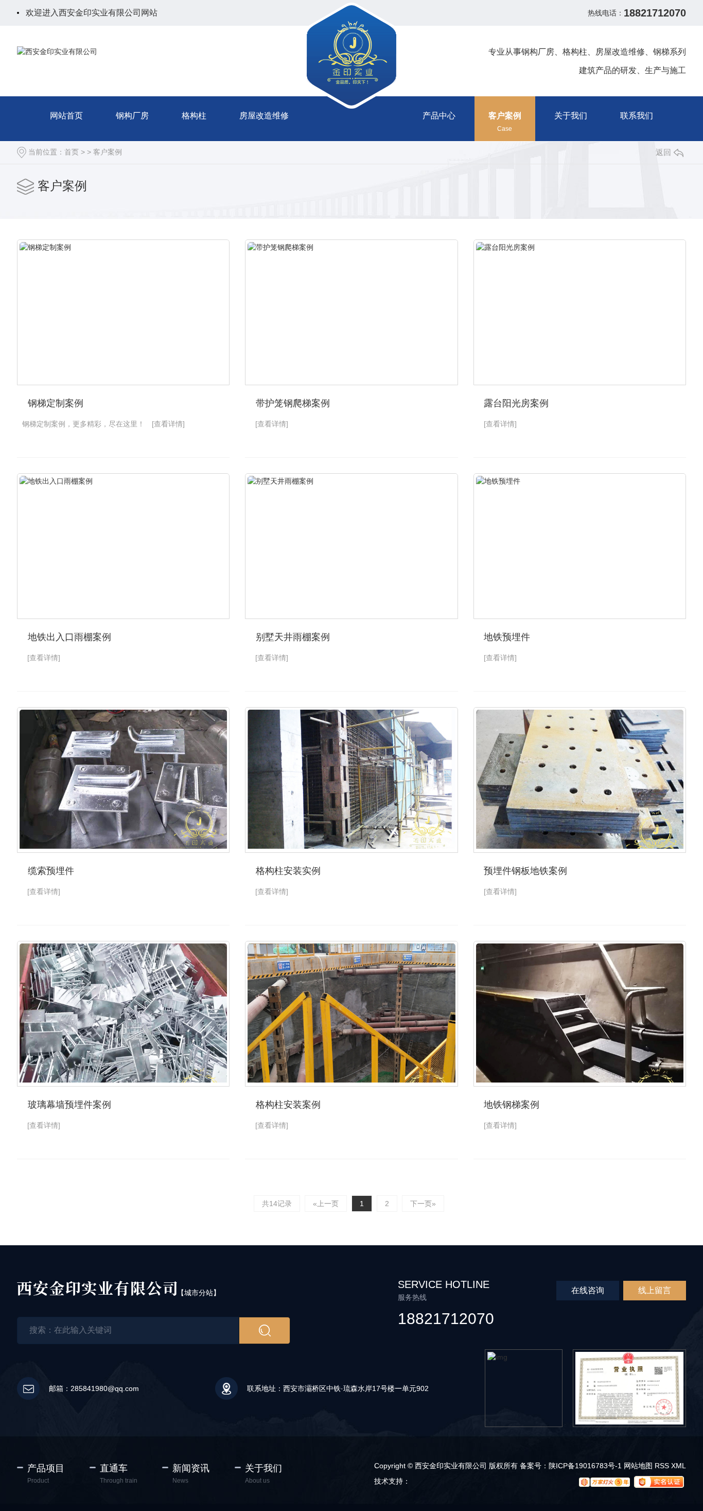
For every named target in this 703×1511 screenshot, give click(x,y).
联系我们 (636, 115)
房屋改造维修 (264, 115)
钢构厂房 (132, 115)
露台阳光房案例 (516, 403)
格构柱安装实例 (288, 871)
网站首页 (66, 115)
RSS (662, 1466)
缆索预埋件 (51, 871)
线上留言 (654, 1290)
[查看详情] (168, 424)
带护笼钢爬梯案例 (293, 403)
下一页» (423, 1203)
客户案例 (504, 115)
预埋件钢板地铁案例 (525, 871)
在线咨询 (587, 1290)
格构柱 (194, 115)
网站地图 (638, 1466)
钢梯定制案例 (55, 403)
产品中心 (439, 115)
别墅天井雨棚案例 (293, 637)
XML (678, 1466)
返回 (663, 152)
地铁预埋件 (507, 637)
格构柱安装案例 (288, 1105)
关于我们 (570, 115)
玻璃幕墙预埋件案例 (69, 1105)
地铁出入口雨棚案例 (69, 637)
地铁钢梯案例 (511, 1105)
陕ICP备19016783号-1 (585, 1466)
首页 (71, 152)
